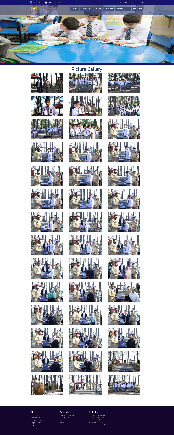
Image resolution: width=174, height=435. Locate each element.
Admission (97, 9)
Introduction (35, 415)
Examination (108, 9)
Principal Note (36, 418)
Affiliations (63, 423)
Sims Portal (64, 420)
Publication (137, 9)
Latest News (128, 2)
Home (118, 2)
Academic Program (38, 420)
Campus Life (85, 9)
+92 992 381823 (38, 2)
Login (33, 425)
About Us (74, 9)
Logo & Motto (36, 423)
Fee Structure (64, 418)
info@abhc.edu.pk (54, 2)
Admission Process (67, 415)
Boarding (119, 9)
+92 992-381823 (97, 422)
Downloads (139, 2)
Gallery (128, 9)
